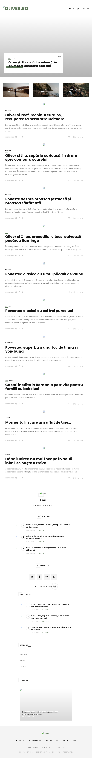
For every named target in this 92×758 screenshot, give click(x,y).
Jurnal (8, 418)
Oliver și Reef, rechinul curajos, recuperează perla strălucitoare (34, 117)
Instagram (72, 740)
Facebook (36, 740)
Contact (62, 747)
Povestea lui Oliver (43, 506)
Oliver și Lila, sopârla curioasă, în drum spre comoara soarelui (32, 64)
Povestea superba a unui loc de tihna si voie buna (41, 349)
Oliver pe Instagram (46, 586)
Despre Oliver (48, 747)
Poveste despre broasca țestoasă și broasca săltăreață (38, 201)
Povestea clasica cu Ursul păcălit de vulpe (44, 274)
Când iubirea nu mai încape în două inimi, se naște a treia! (38, 461)
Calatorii (9, 343)
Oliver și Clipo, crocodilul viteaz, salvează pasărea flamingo (43, 238)
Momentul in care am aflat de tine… (38, 422)
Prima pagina (32, 747)
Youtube (54, 740)
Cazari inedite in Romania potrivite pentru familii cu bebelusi (44, 386)
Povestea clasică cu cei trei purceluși (39, 310)
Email (21, 740)
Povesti (11, 58)
